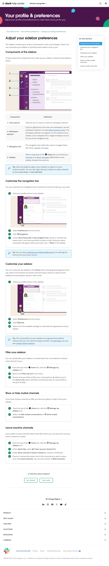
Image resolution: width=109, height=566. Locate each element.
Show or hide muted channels (87, 61)
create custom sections (25, 343)
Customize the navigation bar (89, 48)
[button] (30, 480)
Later (46, 148)
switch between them (56, 130)
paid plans (57, 341)
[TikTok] (66, 505)
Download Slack (22, 551)
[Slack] (8, 551)
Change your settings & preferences (53, 32)
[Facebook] (52, 505)
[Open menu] (106, 3)
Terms (42, 551)
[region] (39, 137)
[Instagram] (48, 505)
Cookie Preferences (54, 551)
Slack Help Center (13, 32)
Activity (37, 148)
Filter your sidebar (86, 57)
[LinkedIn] (43, 505)
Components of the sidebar (90, 44)
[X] (57, 505)
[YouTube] (61, 505)
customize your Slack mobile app (39, 252)
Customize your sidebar (88, 53)
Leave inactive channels (88, 66)
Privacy (35, 551)
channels (29, 157)
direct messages (43, 157)
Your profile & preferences (30, 32)
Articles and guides (37, 3)
